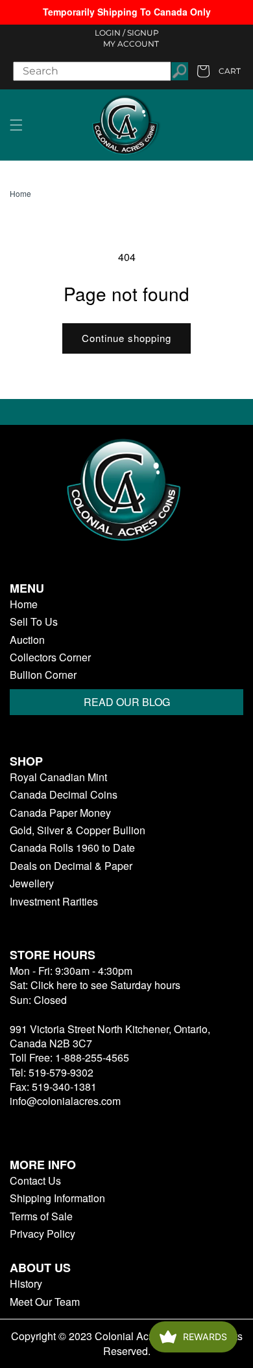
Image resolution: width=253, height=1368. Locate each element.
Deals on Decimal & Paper (71, 866)
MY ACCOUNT (131, 44)
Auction (27, 640)
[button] (16, 125)
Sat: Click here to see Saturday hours (95, 984)
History (26, 1284)
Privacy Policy (42, 1234)
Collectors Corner (50, 657)
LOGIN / (110, 33)
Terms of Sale (41, 1216)
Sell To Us (34, 622)
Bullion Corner (43, 675)
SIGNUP (143, 33)
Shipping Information (57, 1198)
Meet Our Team (45, 1302)
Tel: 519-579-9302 (51, 1072)
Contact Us (35, 1181)
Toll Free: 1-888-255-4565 (69, 1057)
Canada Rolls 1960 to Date (72, 848)
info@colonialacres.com (65, 1100)
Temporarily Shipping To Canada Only (127, 11)
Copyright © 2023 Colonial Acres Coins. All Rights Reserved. (127, 1343)
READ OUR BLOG (127, 701)
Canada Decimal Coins (63, 795)
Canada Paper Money (60, 813)
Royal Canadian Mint (58, 777)
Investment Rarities (54, 902)
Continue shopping (126, 338)
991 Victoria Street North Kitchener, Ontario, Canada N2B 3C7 (110, 1036)
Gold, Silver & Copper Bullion (77, 830)
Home (20, 193)
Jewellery (32, 883)
